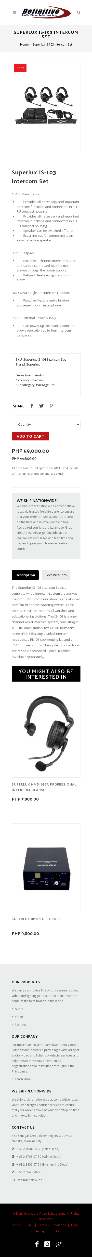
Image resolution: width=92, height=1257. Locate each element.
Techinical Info (56, 575)
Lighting (20, 1024)
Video (19, 1017)
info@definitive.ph (29, 1180)
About (17, 1225)
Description (25, 575)
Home (24, 44)
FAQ (30, 1225)
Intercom (37, 380)
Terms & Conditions (52, 1225)
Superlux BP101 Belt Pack (36, 919)
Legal (75, 1225)
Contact (56, 1231)
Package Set (45, 385)
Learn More (23, 1079)
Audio (39, 375)
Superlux (33, 364)
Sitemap (39, 1231)
